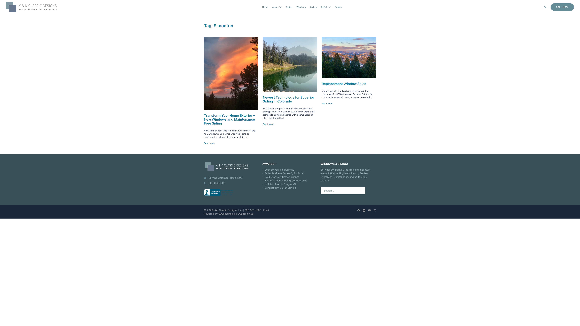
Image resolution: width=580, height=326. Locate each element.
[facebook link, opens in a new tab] (358, 210)
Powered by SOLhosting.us (219, 213)
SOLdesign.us (245, 213)
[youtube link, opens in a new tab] (369, 210)
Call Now (562, 7)
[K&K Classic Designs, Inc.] (33, 6)
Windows (301, 7)
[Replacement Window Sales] (349, 57)
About (275, 7)
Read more (209, 143)
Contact (339, 7)
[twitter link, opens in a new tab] (375, 210)
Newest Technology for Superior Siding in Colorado (288, 99)
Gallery (313, 7)
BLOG (324, 7)
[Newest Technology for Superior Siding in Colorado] (290, 64)
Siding (289, 7)
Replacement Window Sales (344, 84)
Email (266, 210)
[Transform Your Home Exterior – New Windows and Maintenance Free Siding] (231, 73)
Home (265, 7)
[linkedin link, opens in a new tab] (364, 210)
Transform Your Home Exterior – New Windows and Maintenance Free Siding (229, 119)
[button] (545, 7)
